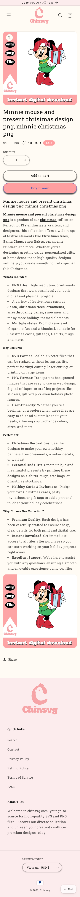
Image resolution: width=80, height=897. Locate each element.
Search (12, 740)
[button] (8, 15)
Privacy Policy (18, 759)
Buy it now (40, 188)
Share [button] (12, 659)
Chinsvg (45, 890)
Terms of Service (20, 777)
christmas (48, 220)
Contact (13, 749)
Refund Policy (18, 768)
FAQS (11, 787)
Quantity (9, 152)
